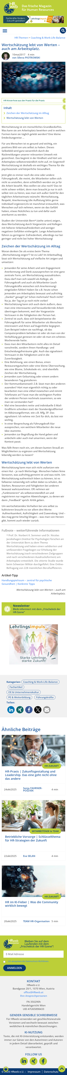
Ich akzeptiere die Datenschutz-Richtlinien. (28, 961)
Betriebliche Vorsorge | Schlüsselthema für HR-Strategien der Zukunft (32, 838)
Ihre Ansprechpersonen (33, 995)
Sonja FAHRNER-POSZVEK (32, 789)
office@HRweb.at (33, 992)
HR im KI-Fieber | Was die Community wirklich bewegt (31, 904)
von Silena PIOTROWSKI (26, 57)
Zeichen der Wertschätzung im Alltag (28, 113)
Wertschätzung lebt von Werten (25, 117)
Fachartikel (16, 687)
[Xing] (33, 1061)
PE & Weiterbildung (19, 697)
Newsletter (21, 606)
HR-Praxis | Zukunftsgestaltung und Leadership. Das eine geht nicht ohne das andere (31, 775)
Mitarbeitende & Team (45, 831)
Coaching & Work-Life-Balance (48, 37)
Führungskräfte (45, 697)
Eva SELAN (29, 856)
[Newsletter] (7, 609)
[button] (11, 709)
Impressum (34, 1071)
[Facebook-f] (43, 1061)
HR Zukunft (52, 765)
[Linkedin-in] (24, 1061)
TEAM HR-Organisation (36, 921)
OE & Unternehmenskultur (23, 692)
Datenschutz (51, 1071)
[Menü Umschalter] (4, 30)
